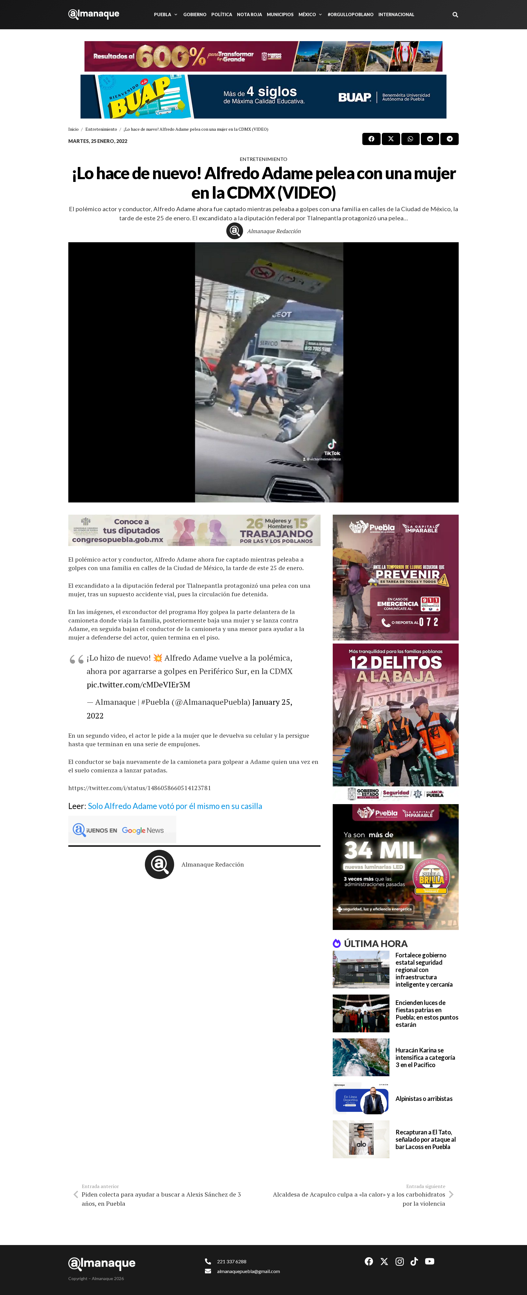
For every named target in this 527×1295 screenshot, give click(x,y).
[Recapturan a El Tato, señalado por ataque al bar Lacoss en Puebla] (361, 1139)
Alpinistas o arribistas (424, 1098)
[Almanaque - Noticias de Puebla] (93, 14)
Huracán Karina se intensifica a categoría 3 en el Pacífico (425, 1057)
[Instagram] (400, 1262)
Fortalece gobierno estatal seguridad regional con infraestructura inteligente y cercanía (424, 969)
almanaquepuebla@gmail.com (248, 1271)
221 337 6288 (231, 1261)
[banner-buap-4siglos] (263, 97)
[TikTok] (414, 1261)
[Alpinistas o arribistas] (361, 1098)
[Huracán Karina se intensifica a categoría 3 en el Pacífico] (361, 1057)
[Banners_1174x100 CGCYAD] (263, 56)
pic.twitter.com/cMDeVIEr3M (138, 684)
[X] (384, 1261)
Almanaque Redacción (274, 231)
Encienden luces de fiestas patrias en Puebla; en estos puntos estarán (427, 1013)
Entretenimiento (263, 159)
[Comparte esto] (371, 139)
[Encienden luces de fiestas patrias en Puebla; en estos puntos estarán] (361, 1013)
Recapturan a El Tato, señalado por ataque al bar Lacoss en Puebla (426, 1139)
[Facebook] (369, 1261)
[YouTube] (430, 1261)
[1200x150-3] (194, 530)
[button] (174, 14)
